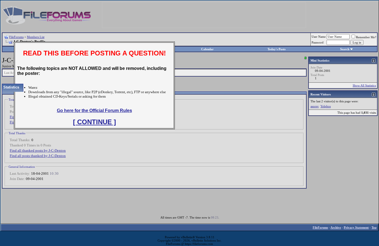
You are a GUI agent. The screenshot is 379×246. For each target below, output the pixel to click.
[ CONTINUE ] (94, 122)
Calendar (207, 49)
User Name (319, 36)
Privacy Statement (356, 227)
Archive (335, 227)
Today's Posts (276, 49)
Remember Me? (366, 37)
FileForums (16, 37)
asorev (314, 106)
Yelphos (325, 106)
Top (374, 227)
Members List (35, 37)
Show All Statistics (364, 85)
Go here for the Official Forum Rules (94, 110)
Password (318, 42)
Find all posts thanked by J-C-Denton (38, 156)
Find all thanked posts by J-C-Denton (38, 150)
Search (344, 49)
